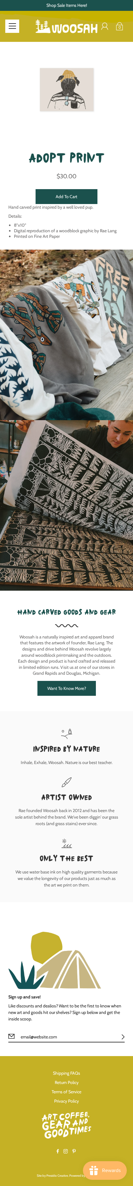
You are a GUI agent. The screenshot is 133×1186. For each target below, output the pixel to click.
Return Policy (67, 1082)
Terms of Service (66, 1092)
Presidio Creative (57, 1176)
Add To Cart (66, 196)
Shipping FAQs (66, 1073)
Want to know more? (66, 688)
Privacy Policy (66, 1101)
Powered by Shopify (82, 1176)
